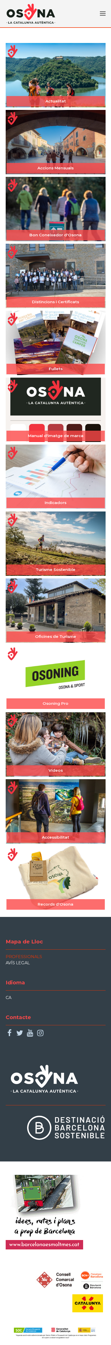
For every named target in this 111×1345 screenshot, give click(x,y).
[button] (103, 14)
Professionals (24, 956)
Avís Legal (18, 962)
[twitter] (19, 1033)
